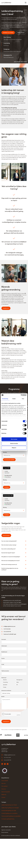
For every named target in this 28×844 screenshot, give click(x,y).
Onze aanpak (4, 780)
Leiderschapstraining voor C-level (9, 805)
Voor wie (3, 783)
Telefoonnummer (5, 671)
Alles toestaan (14, 439)
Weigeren (14, 447)
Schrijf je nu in (6, 308)
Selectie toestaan (14, 443)
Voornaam (3, 639)
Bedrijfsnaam (4, 652)
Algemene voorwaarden (6, 830)
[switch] (25, 425)
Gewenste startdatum (6, 690)
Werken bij (3, 794)
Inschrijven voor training (8, 32)
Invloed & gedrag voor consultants (9, 813)
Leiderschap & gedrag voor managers (10, 807)
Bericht (2, 696)
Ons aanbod (4, 786)
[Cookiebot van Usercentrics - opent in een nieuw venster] (21, 395)
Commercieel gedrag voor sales (8, 810)
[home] (6, 2)
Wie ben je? (3, 677)
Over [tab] (23, 398)
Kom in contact (6, 535)
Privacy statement (4, 832)
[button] (25, 2)
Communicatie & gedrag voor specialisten (11, 816)
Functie (2, 658)
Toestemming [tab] (5, 398)
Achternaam (4, 646)
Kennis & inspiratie (5, 792)
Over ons (3, 789)
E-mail (2, 664)
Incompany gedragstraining (7, 819)
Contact (3, 797)
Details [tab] (14, 398)
